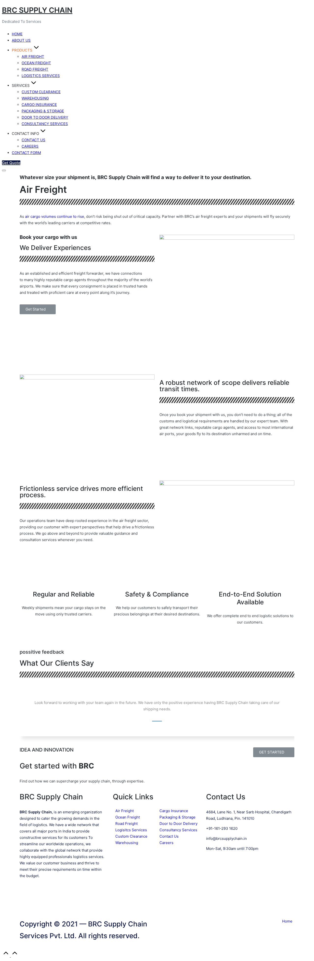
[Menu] (4, 170)
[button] (11, 162)
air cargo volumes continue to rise (54, 216)
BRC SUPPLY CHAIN (37, 10)
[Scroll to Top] (10, 955)
